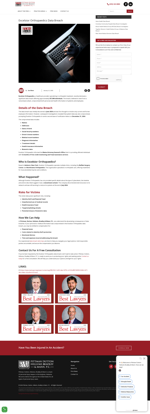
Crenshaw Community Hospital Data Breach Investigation (111, 24)
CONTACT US (64, 11)
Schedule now (123, 348)
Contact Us (74, 374)
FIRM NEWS (54, 11)
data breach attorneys (37, 241)
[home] (25, 3)
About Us (74, 368)
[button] (24, 11)
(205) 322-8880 (114, 4)
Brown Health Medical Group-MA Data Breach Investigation (112, 26)
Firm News (74, 371)
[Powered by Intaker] (135, 410)
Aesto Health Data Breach (103, 21)
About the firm (23, 11)
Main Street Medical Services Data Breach (107, 33)
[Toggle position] (140, 358)
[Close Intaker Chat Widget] (144, 358)
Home (73, 365)
